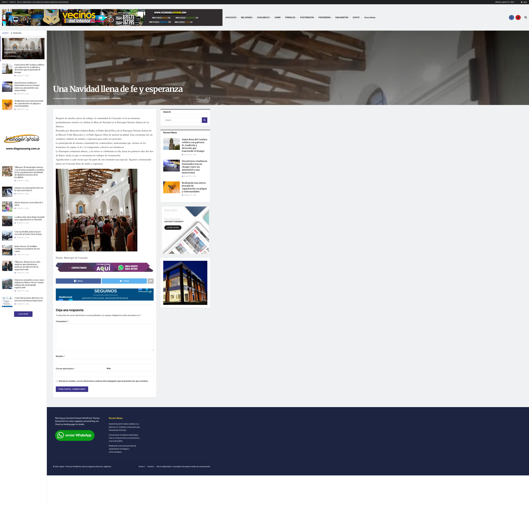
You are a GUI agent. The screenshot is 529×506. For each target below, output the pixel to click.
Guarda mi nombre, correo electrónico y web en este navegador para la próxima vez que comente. (103, 381)
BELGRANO (246, 17)
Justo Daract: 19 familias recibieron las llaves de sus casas (27, 249)
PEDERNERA (325, 17)
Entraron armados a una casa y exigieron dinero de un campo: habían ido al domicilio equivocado (29, 284)
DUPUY (356, 17)
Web (109, 368)
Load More (23, 314)
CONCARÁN (116, 98)
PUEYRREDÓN (307, 17)
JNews (61, 466)
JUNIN (277, 17)
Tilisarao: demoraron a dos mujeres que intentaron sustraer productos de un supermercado (27, 266)
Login (524, 2)
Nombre (60, 356)
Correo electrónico (65, 368)
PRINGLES (290, 17)
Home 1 (5, 2)
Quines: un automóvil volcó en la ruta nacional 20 (28, 189)
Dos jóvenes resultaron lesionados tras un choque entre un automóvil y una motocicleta (27, 87)
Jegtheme (107, 466)
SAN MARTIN (341, 17)
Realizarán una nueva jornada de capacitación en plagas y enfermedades (28, 103)
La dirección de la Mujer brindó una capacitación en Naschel (29, 218)
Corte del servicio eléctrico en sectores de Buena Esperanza (28, 299)
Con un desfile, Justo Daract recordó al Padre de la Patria (28, 232)
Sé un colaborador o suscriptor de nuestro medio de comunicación (42, 2)
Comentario (62, 321)
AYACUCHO (230, 17)
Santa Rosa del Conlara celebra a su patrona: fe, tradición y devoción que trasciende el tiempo (29, 69)
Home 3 (13, 2)
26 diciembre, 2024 (87, 98)
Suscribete (369, 17)
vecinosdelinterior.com (65, 98)
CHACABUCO (263, 17)
